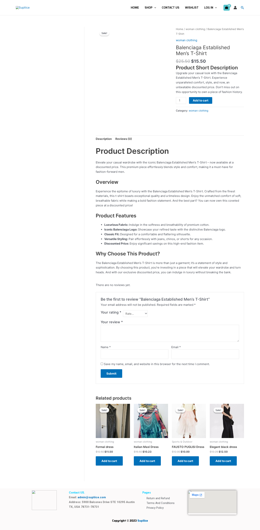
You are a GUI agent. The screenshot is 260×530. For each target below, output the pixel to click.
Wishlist (192, 7)
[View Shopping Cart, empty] (226, 8)
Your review (112, 322)
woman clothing (195, 29)
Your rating (111, 312)
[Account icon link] (235, 7)
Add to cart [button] (109, 461)
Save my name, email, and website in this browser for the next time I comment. (157, 364)
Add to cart (200, 100)
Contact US (170, 7)
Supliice (142, 520)
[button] (154, 7)
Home (135, 7)
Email (176, 347)
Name (106, 347)
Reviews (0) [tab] (123, 139)
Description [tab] (104, 139)
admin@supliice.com (92, 497)
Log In (208, 7)
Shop (148, 7)
